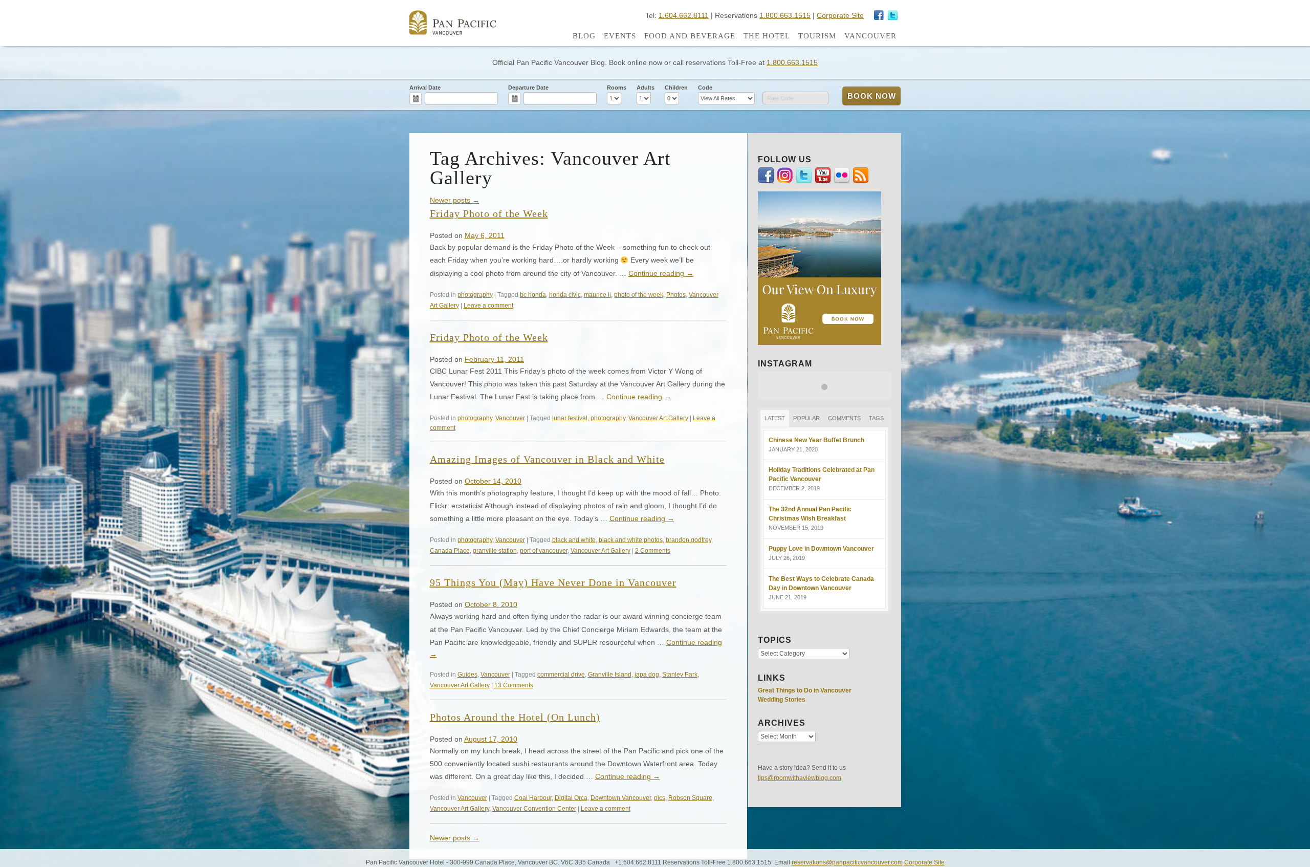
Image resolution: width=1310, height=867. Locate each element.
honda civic (565, 294)
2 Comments (652, 550)
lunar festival (569, 418)
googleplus (879, 15)
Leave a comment (488, 305)
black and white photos (631, 539)
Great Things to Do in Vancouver (805, 690)
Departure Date (528, 87)
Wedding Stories (781, 699)
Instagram (893, 15)
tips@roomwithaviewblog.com (799, 778)
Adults (645, 87)
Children (676, 87)
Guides (467, 674)
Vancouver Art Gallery (658, 418)
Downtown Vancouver (621, 797)
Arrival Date (425, 87)
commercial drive (561, 674)
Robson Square (690, 797)
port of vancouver (543, 550)
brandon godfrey (688, 539)
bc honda (533, 294)
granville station (495, 550)
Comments (844, 418)
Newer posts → (454, 200)
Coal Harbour (533, 797)
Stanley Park (679, 674)
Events (620, 36)
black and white (574, 539)
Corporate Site (840, 15)
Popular (806, 418)
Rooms (616, 87)
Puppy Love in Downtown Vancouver (821, 548)
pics (659, 797)
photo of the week (638, 294)
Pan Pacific (452, 22)
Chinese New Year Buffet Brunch (816, 440)
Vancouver (870, 36)
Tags (876, 418)
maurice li (597, 294)
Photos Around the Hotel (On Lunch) (515, 717)
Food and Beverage (689, 36)
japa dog (647, 674)
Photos (676, 294)
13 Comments (513, 685)
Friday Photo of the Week (489, 213)
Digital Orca (571, 797)
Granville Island (609, 674)
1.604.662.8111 (684, 15)
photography (475, 294)
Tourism (817, 36)
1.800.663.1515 (785, 15)
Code (705, 87)
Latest (775, 418)
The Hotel (767, 36)
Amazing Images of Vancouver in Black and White (547, 459)
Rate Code (780, 98)
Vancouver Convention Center (534, 808)
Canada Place (450, 550)
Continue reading (660, 273)
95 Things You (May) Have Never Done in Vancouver (553, 582)
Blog (584, 36)
